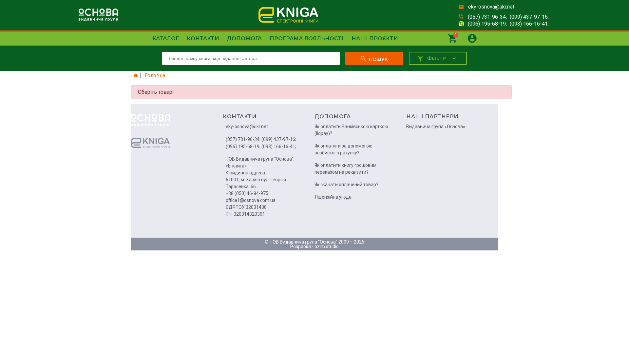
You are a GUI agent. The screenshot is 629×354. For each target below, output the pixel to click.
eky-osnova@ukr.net (491, 7)
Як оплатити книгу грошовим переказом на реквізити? (345, 169)
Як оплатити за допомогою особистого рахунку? (343, 149)
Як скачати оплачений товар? (346, 184)
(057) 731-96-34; (487, 17)
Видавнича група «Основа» (435, 126)
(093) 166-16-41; (529, 24)
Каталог (165, 38)
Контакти (203, 38)
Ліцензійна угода (333, 197)
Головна (155, 75)
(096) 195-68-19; (487, 24)
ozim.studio (326, 246)
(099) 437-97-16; (529, 17)
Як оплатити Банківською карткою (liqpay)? (351, 130)
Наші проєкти (375, 38)
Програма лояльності (307, 38)
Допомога (244, 38)
